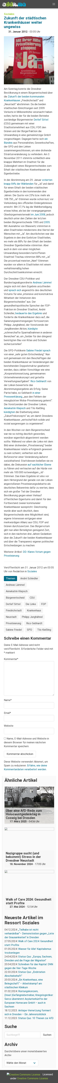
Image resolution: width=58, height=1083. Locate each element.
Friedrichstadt (14, 610)
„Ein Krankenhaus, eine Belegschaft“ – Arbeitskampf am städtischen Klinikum (24, 983)
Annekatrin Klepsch (15, 408)
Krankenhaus (34, 610)
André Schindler (29, 578)
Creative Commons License (32, 1078)
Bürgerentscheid (15, 597)
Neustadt (11, 616)
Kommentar (11, 659)
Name (8, 700)
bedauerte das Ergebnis (28, 313)
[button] (54, 4)
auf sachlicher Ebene (39, 464)
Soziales (9, 14)
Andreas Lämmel (42, 282)
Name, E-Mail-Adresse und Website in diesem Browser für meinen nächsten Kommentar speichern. (26, 742)
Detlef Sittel (41, 119)
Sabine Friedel (34, 350)
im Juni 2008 (38, 214)
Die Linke (31, 604)
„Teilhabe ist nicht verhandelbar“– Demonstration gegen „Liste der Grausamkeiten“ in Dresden (29, 933)
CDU (32, 597)
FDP (43, 604)
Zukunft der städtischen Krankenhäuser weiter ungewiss (25, 22)
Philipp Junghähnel (32, 616)
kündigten (9, 412)
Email (7, 712)
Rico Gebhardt (38, 381)
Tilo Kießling (44, 629)
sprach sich (15, 290)
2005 (47, 222)
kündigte (33, 328)
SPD (29, 629)
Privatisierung (13, 623)
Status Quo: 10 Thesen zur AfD (35, 1018)
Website (8, 725)
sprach (46, 350)
